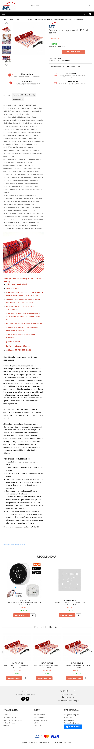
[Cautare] (90, 6)
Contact (6, 726)
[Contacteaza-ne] (84, 14)
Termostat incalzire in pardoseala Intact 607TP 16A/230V (69, 603)
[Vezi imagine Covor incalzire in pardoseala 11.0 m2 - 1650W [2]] (6, 49)
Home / (5, 19)
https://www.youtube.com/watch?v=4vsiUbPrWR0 (21, 527)
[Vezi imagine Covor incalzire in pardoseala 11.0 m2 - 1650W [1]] (6, 39)
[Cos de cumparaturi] (89, 14)
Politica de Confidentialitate (12, 720)
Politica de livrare (9, 723)
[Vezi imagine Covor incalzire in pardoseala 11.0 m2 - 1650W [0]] (6, 29)
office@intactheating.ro (70, 700)
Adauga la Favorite (57, 66)
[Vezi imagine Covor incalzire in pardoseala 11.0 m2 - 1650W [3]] (6, 58)
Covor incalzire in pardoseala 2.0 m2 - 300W (46, 666)
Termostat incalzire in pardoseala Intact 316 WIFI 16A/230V (24, 603)
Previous (6, 23)
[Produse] (4, 14)
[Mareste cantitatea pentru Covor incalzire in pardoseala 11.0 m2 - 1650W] (58, 52)
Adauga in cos (73, 52)
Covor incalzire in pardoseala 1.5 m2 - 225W (16, 666)
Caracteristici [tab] (18, 95)
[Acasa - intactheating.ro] (13, 6)
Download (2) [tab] (30, 95)
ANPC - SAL (37, 726)
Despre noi (7, 715)
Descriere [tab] (6, 95)
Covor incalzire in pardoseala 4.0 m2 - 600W (77, 666)
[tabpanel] (29, 38)
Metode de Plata (39, 715)
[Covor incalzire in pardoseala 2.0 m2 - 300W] (47, 647)
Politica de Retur (39, 717)
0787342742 (70, 697)
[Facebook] (23, 699)
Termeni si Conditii (9, 717)
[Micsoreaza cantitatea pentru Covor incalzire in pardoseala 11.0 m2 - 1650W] (50, 52)
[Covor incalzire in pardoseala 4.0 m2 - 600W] (77, 647)
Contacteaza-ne (74, 727)
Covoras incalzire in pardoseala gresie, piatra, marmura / (30, 19)
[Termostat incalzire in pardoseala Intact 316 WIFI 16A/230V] (24, 580)
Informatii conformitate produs (14, 545)
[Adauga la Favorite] (33, 615)
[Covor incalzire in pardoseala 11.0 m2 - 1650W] (29, 38)
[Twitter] (27, 699)
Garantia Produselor (40, 720)
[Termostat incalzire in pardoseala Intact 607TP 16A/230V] (70, 580)
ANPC (35, 723)
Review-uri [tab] (18, 99)
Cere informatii (74, 66)
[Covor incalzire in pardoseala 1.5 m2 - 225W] (17, 647)
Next (6, 65)
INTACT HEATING (24, 600)
